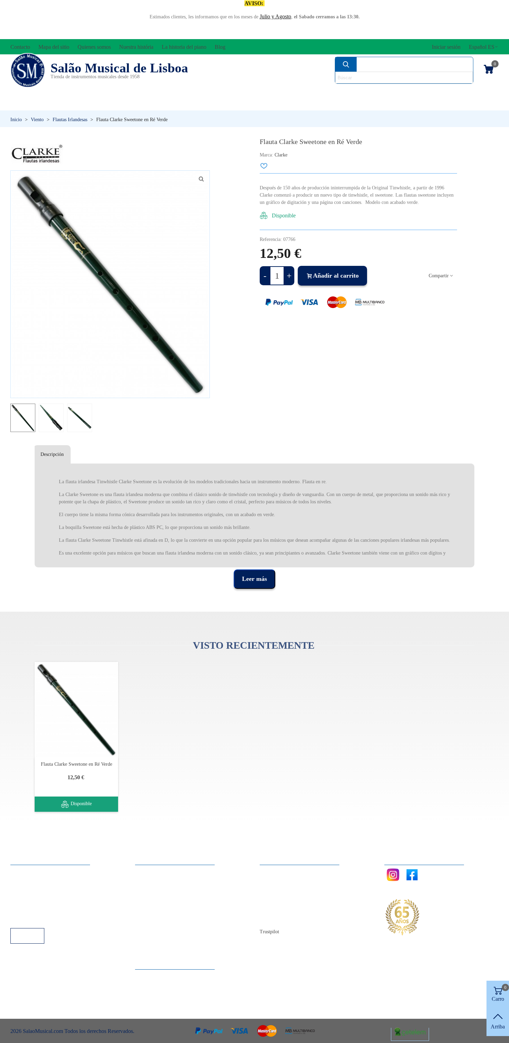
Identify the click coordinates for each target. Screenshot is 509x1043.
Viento (347, 104)
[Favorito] (264, 166)
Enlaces (25, 881)
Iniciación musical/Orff (63, 104)
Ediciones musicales (452, 92)
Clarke (281, 155)
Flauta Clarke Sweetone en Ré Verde (76, 764)
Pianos (269, 104)
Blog (272, 918)
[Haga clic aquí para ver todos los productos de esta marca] (37, 153)
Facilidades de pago (39, 918)
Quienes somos (283, 890)
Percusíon (183, 104)
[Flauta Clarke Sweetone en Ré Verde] (76, 709)
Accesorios (33, 92)
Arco (264, 92)
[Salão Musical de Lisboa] (27, 70)
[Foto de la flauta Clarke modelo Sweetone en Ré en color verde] (201, 179)
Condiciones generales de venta (51, 900)
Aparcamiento (32, 909)
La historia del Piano (289, 909)
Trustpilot (269, 931)
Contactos (277, 872)
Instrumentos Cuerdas (343, 92)
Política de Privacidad (41, 890)
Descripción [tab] (52, 454)
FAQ (22, 872)
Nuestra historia (284, 900)
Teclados (433, 104)
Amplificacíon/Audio (191, 92)
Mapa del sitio (282, 881)
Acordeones (102, 92)
